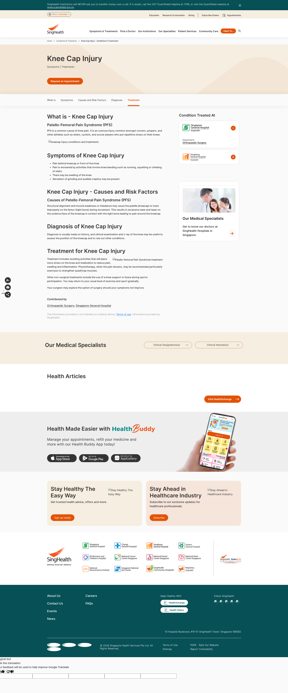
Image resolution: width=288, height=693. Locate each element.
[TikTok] (221, 602)
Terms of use (123, 314)
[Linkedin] (227, 602)
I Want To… (228, 31)
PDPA (193, 645)
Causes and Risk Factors (92, 100)
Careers (91, 596)
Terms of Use (170, 645)
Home (49, 41)
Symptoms (67, 100)
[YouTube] (238, 602)
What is (51, 100)
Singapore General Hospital (93, 305)
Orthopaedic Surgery (60, 305)
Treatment (134, 100)
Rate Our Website (209, 645)
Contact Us (55, 603)
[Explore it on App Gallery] (126, 458)
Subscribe (159, 517)
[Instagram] (232, 602)
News (51, 619)
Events (52, 611)
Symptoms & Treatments (66, 41)
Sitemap (167, 649)
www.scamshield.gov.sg (60, 7)
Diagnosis (116, 100)
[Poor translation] (10, 671)
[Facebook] (216, 602)
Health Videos (177, 610)
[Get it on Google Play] (94, 458)
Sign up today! (62, 517)
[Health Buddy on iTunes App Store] (62, 458)
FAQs (89, 603)
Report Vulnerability (201, 649)
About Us (53, 596)
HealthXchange (177, 602)
